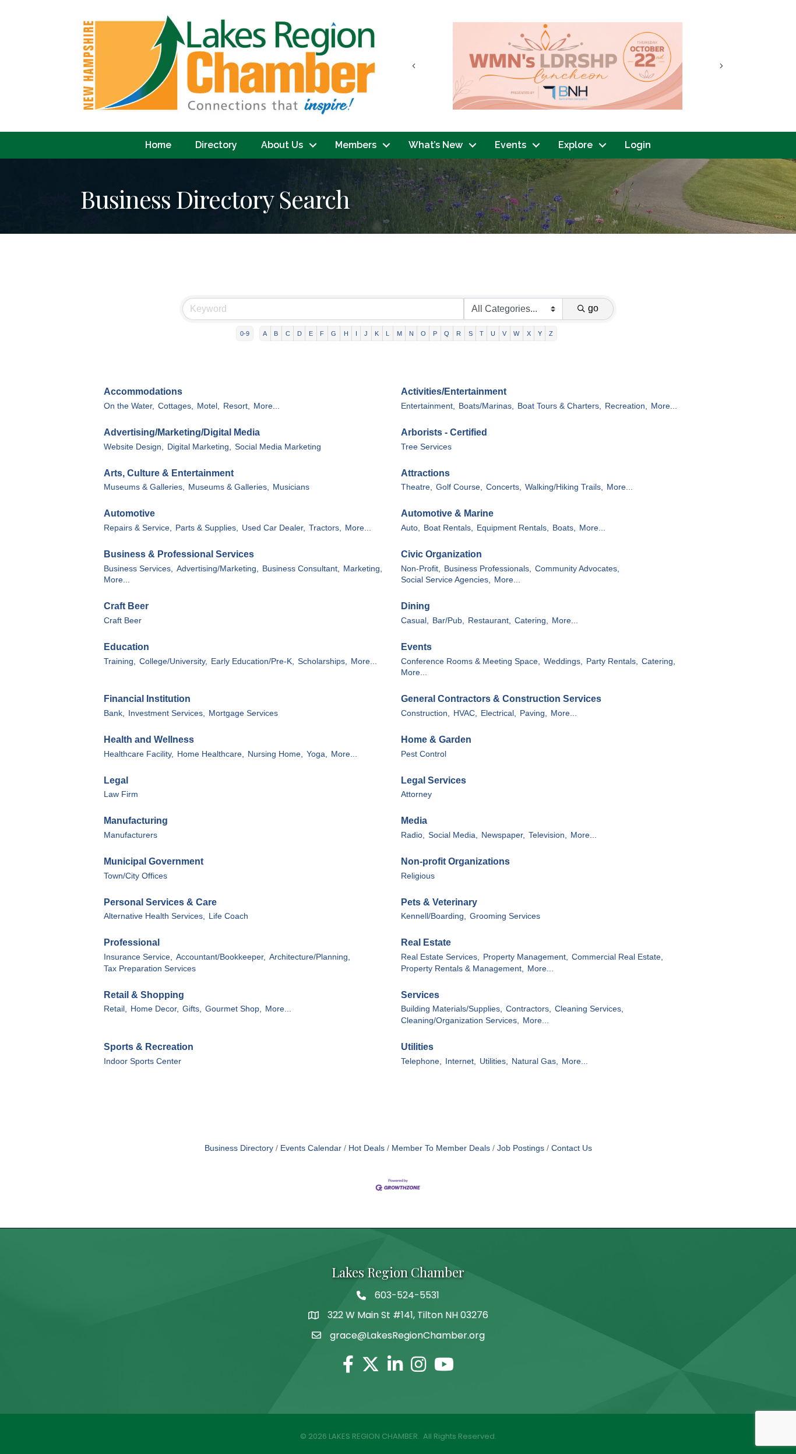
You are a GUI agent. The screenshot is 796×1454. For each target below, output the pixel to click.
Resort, (236, 406)
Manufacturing (136, 821)
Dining (415, 606)
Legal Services (433, 780)
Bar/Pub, (448, 620)
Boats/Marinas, (486, 406)
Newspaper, (503, 835)
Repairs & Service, (138, 528)
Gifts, (192, 1009)
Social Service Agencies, (446, 579)
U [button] (493, 333)
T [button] (482, 333)
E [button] (311, 333)
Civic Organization (441, 554)
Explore (575, 144)
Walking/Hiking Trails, (564, 487)
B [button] (276, 333)
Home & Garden (436, 739)
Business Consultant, (301, 568)
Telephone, (421, 1061)
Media (414, 821)
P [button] (435, 333)
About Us (282, 144)
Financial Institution (147, 699)
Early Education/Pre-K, (252, 661)
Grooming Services (505, 916)
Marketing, (362, 568)
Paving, (533, 713)
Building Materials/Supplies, (451, 1009)
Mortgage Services (243, 713)
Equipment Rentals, (513, 528)
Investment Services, (166, 713)
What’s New (435, 144)
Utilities (417, 1047)
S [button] (471, 333)
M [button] (399, 333)
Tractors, (325, 528)
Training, (120, 661)
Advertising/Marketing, (218, 568)
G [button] (333, 333)
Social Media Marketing (278, 446)
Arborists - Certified (444, 432)
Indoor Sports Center (142, 1061)
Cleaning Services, (589, 1009)
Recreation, (626, 406)
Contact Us (571, 1148)
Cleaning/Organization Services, (460, 1020)
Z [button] (551, 333)
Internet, (460, 1061)
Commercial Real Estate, (617, 957)
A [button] (265, 333)
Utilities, (494, 1061)
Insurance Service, (138, 957)
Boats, (564, 528)
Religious (418, 876)
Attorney (416, 794)
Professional (132, 942)
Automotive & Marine (447, 513)
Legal (116, 780)
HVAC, (465, 713)
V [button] (504, 333)
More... (266, 406)
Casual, (415, 620)
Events (510, 144)
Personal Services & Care (160, 902)
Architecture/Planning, (309, 957)
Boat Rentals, (448, 528)
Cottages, (175, 406)
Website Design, (134, 446)
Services (420, 995)
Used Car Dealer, (273, 528)
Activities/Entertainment (453, 391)
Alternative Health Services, (154, 916)
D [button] (299, 333)
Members (355, 144)
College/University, (173, 661)
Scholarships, (322, 661)
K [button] (377, 333)
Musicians (291, 487)
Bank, (114, 713)
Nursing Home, (275, 754)
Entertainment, (428, 406)
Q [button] (446, 333)
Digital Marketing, (199, 446)
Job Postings (520, 1148)
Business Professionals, (487, 568)
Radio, (413, 835)
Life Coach (228, 916)
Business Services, (138, 568)
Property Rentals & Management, (462, 968)
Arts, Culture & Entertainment (169, 473)
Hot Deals (366, 1148)
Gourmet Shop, (233, 1009)
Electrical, (498, 713)
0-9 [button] (244, 333)
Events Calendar (310, 1148)
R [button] (458, 333)
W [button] (516, 333)
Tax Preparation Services (150, 968)
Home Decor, (155, 1009)
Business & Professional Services (179, 554)
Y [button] (540, 333)
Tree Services (426, 446)
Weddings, (563, 661)
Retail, (115, 1009)
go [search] (593, 308)
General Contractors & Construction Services (501, 699)
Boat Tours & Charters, (559, 406)
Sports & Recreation (148, 1047)
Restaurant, (489, 620)
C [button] (288, 333)
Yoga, (317, 754)
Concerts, (504, 487)
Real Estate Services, (440, 957)
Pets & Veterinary (439, 902)
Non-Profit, (421, 568)
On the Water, (129, 406)
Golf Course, (459, 487)
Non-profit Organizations (455, 861)
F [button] (322, 333)
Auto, (410, 528)
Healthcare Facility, (139, 754)
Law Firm (121, 794)
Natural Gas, (535, 1061)
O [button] (423, 333)
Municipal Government (153, 861)
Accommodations (143, 391)
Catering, (531, 620)
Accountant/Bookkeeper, (221, 957)
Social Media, (453, 835)
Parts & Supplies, (206, 528)
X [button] (529, 333)
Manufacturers (130, 835)
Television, (548, 835)
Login (638, 144)
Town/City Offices (135, 876)
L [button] (387, 333)
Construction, (425, 713)
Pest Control (423, 754)
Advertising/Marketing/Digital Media (182, 432)
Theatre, (416, 487)
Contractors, (528, 1009)
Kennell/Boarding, (433, 916)
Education (126, 647)
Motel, (208, 406)
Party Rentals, (612, 661)
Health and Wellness (149, 739)
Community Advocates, (577, 568)
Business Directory (239, 1148)
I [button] (356, 333)
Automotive (129, 513)
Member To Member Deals (441, 1148)
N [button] (411, 333)
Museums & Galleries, (144, 487)
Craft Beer (126, 606)
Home (158, 144)
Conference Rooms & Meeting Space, (470, 661)
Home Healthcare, (210, 754)
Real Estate (426, 942)
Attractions (425, 473)
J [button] (366, 333)
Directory (216, 144)
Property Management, (525, 957)
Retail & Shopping (144, 995)
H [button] (346, 333)
